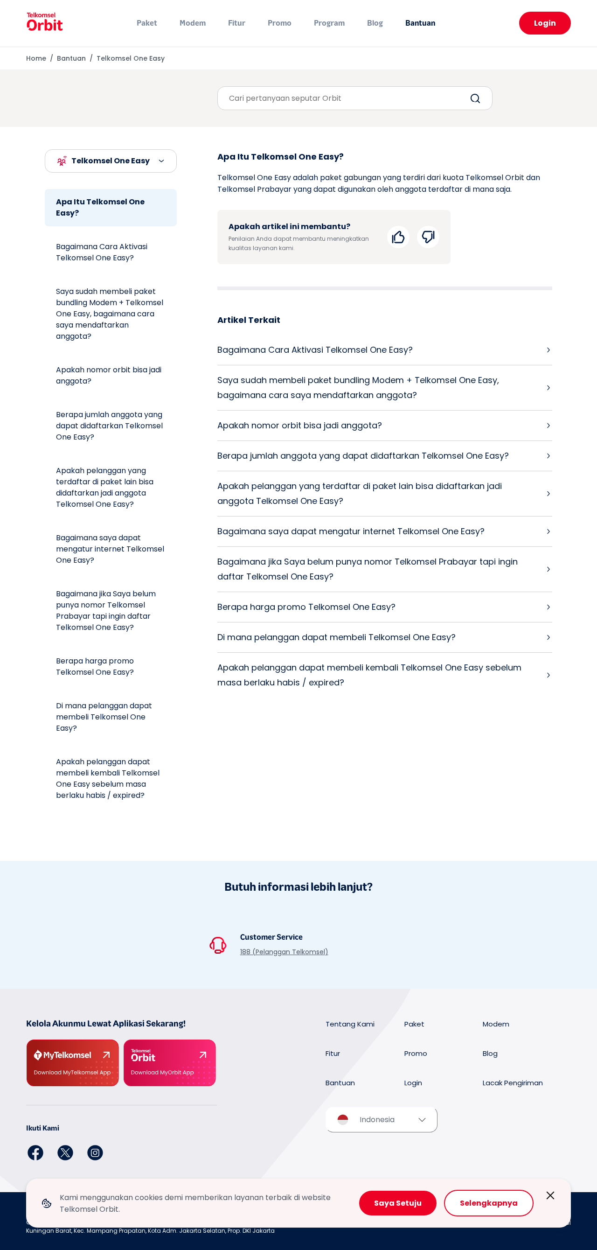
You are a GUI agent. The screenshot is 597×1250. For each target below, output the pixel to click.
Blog (375, 23)
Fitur (236, 23)
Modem (193, 23)
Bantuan (420, 23)
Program (329, 23)
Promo (280, 23)
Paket (147, 23)
